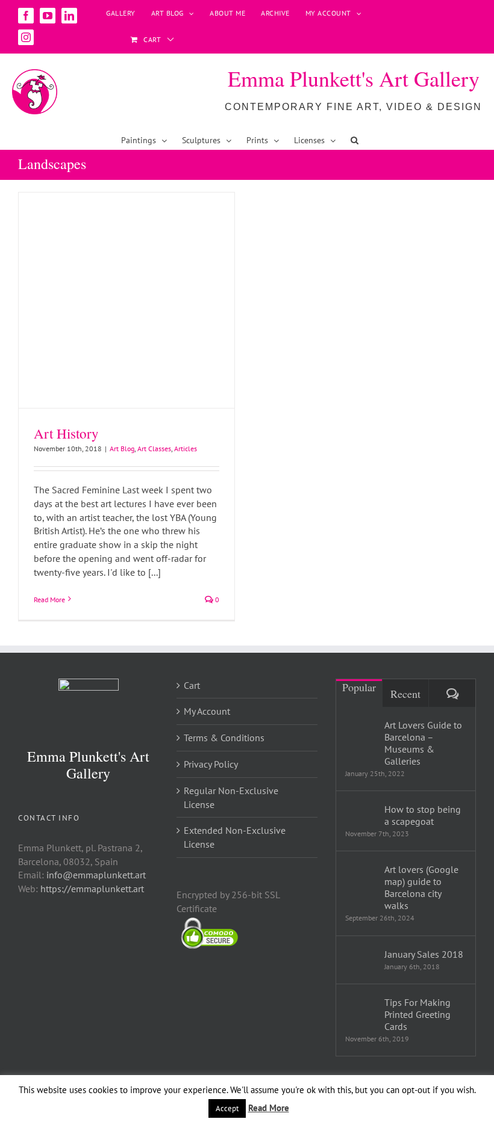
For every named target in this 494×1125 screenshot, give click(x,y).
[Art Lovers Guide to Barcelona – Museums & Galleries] (361, 734)
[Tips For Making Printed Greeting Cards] (361, 1012)
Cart (192, 685)
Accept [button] (227, 1108)
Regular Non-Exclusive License (231, 797)
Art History (66, 433)
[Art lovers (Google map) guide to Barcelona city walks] (361, 879)
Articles (185, 448)
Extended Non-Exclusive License (235, 837)
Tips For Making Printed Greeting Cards (417, 1014)
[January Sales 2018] (361, 956)
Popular (359, 687)
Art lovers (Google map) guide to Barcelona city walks (421, 887)
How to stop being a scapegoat (422, 815)
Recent (405, 693)
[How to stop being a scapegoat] (361, 812)
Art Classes (154, 448)
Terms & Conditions (224, 738)
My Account (207, 711)
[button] (354, 140)
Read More (49, 599)
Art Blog (122, 448)
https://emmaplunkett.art (92, 889)
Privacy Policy (211, 764)
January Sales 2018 (423, 954)
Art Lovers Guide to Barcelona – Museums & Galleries (423, 743)
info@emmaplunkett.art (96, 875)
